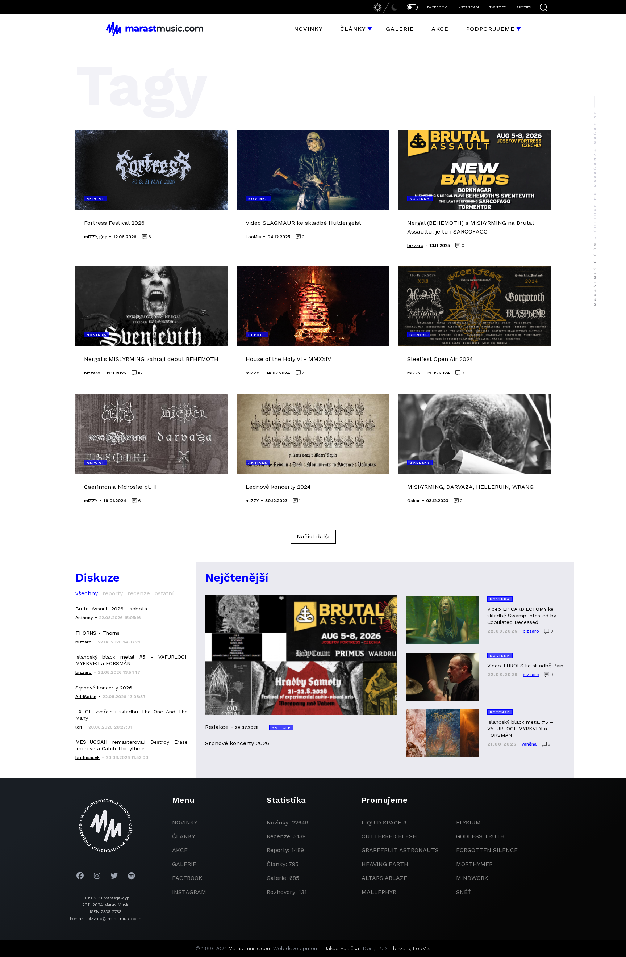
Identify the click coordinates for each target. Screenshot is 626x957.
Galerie (400, 28)
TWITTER (497, 7)
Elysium (468, 822)
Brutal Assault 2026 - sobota (111, 609)
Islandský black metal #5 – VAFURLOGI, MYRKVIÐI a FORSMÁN (131, 660)
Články (353, 28)
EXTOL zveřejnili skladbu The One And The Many (131, 715)
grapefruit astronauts (400, 850)
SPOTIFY (523, 7)
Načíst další (313, 536)
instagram (189, 892)
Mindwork (472, 877)
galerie (184, 864)
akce (180, 850)
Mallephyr (379, 892)
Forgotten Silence (487, 850)
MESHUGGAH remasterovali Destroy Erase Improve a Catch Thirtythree (131, 745)
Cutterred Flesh (389, 836)
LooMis (421, 948)
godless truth (480, 836)
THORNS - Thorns (97, 633)
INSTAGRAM (468, 7)
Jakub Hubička (342, 948)
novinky (184, 822)
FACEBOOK (437, 7)
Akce (439, 28)
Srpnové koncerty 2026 (103, 688)
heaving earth (385, 864)
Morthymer (474, 864)
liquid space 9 (384, 822)
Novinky (308, 28)
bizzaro (401, 948)
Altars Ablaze (384, 877)
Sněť (463, 892)
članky (183, 836)
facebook (187, 877)
